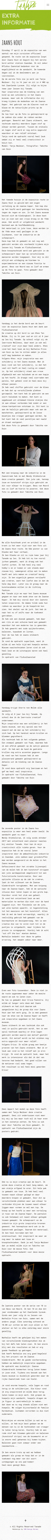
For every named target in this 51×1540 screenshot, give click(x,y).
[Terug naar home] (25, 5)
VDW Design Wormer (31, 1529)
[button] (48, 5)
